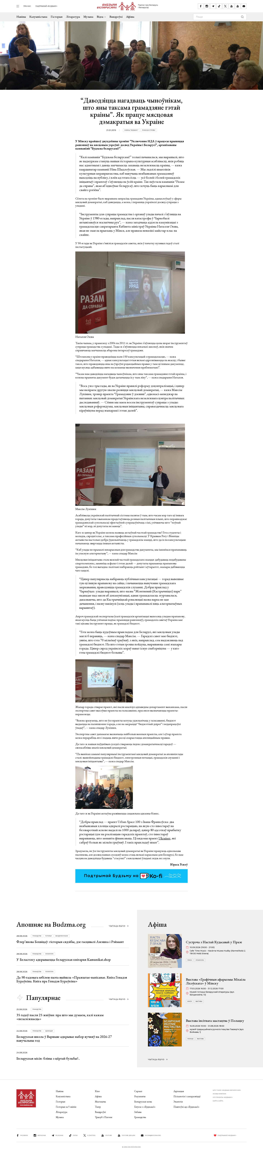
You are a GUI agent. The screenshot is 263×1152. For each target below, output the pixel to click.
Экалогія (178, 1101)
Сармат (138, 1091)
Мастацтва (100, 1101)
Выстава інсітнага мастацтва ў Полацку (215, 1020)
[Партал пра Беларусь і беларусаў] (127, 6)
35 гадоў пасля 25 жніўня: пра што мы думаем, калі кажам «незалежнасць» (60, 1017)
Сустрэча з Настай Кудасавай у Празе (214, 942)
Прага (189, 960)
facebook (24, 1135)
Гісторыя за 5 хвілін (66, 1106)
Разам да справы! (148, 130)
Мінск (189, 1001)
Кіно (97, 1091)
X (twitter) (91, 1135)
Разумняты (139, 1096)
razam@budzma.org (153, 1135)
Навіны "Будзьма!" (131, 130)
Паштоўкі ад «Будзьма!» (186, 1106)
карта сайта (218, 1101)
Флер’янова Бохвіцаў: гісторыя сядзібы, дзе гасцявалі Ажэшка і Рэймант (70, 941)
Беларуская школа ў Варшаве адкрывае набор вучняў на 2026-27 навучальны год (64, 1038)
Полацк (190, 1038)
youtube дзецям (128, 1135)
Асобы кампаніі (219, 1094)
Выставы (199, 1001)
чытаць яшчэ (117, 926)
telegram (59, 1135)
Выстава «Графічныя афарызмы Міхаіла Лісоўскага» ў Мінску (215, 981)
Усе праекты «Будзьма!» (223, 1097)
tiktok (75, 1135)
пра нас (27, 6)
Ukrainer (164, 838)
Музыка (88, 17)
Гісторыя (56, 17)
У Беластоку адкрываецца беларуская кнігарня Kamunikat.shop (63, 959)
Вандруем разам (61, 936)
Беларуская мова (143, 1101)
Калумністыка (38, 17)
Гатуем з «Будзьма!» (144, 1106)
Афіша (130, 17)
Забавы (137, 1112)
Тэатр (98, 1106)
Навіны (21, 17)
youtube (108, 1135)
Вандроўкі (116, 17)
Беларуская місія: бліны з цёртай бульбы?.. (48, 1058)
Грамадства (36, 936)
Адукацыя (49, 1031)
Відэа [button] (100, 17)
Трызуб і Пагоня (103, 1117)
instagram (42, 1135)
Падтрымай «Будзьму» (46, 6)
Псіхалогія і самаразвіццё (187, 1096)
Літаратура (73, 17)
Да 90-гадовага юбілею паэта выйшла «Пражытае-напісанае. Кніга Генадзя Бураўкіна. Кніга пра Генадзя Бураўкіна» (71, 979)
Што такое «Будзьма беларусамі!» (227, 1090)
